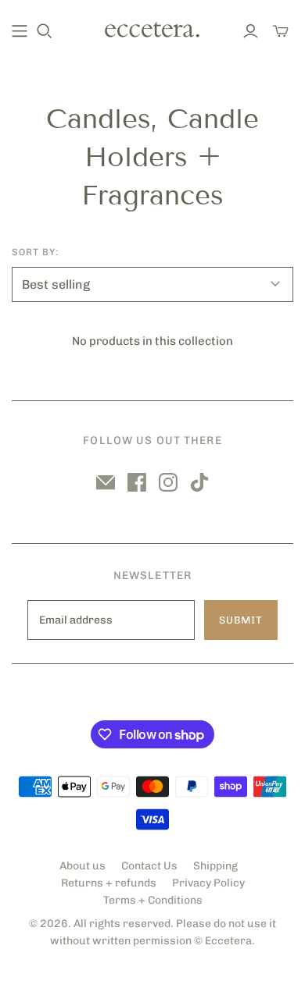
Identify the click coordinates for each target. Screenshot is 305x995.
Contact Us (149, 865)
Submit (241, 620)
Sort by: (35, 252)
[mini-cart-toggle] (280, 31)
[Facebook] (136, 482)
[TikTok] (199, 482)
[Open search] (44, 31)
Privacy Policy (208, 883)
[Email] (105, 482)
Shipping (215, 865)
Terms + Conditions (153, 900)
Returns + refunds (108, 883)
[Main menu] (19, 31)
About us (82, 865)
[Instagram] (168, 482)
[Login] (250, 31)
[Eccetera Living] (152, 28)
